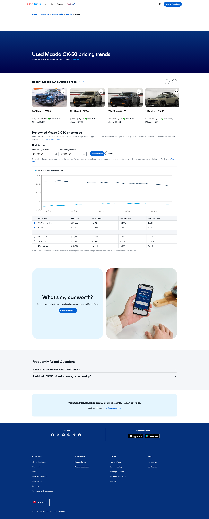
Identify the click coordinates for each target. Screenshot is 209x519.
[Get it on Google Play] (152, 436)
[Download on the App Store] (135, 436)
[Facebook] (52, 436)
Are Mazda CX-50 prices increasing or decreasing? (62, 376)
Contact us (152, 467)
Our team (36, 467)
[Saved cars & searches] (160, 4)
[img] (59, 118)
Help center (153, 462)
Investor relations (39, 476)
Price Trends (57, 14)
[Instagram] (68, 436)
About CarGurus (39, 462)
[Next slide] (174, 81)
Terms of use (115, 462)
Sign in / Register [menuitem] (173, 4)
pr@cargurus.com (113, 408)
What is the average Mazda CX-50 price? (56, 369)
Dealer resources (81, 467)
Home (34, 14)
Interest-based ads (118, 476)
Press (34, 472)
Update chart (97, 153)
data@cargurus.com (51, 139)
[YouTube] (63, 436)
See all (81, 82)
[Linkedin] (74, 436)
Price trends (37, 481)
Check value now (67, 310)
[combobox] (41, 502)
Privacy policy (116, 467)
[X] (58, 436)
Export (110, 153)
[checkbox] (34, 223)
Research (45, 14)
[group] (49, 106)
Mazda (69, 14)
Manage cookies (117, 472)
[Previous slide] (167, 81)
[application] (104, 191)
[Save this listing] (63, 91)
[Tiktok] (79, 436)
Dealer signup (80, 462)
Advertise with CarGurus (42, 491)
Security (113, 481)
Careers (35, 486)
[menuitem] (46, 4)
